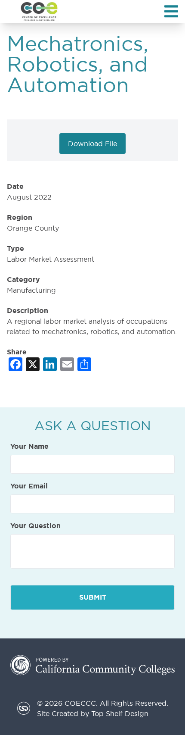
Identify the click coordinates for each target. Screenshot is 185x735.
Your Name (29, 446)
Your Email (29, 486)
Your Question (35, 526)
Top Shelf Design (119, 713)
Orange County (33, 228)
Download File (92, 143)
